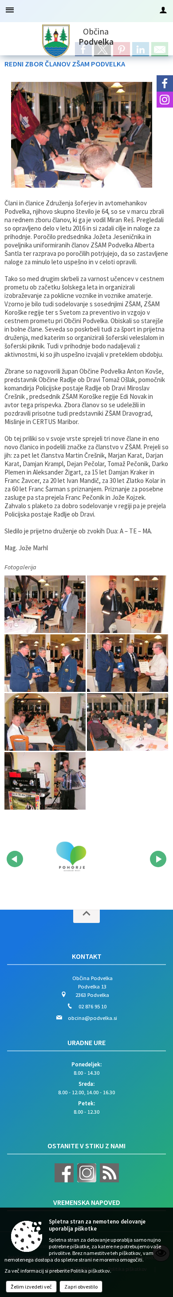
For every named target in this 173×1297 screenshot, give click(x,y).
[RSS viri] (108, 1180)
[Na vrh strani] (86, 916)
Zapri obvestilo (81, 1286)
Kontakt (87, 956)
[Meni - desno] (163, 10)
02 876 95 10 (92, 1006)
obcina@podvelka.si (92, 1017)
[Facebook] (165, 83)
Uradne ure (86, 1042)
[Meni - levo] (10, 10)
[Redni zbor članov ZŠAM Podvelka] (45, 603)
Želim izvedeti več (31, 1286)
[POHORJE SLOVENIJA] (71, 857)
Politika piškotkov (90, 1270)
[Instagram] (165, 100)
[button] (15, 859)
